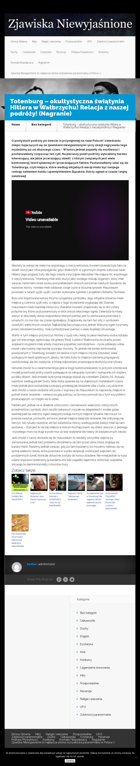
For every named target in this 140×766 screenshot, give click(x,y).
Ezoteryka (46, 52)
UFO (89, 41)
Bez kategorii (41, 124)
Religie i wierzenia (51, 41)
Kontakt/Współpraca (22, 62)
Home (16, 124)
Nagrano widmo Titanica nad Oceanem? (75, 496)
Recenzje (61, 52)
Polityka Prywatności (82, 52)
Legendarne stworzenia (95, 667)
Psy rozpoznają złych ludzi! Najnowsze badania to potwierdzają (19, 540)
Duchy (14, 52)
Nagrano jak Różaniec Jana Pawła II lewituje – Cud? (38, 498)
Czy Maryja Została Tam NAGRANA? (17, 496)
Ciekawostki (29, 52)
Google (59, 579)
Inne (82, 652)
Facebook (65, 579)
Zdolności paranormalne (110, 41)
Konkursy (103, 52)
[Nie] (135, 757)
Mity (34, 41)
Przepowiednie (74, 41)
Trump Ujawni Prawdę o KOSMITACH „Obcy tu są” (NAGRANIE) (55, 499)
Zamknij (70, 761)
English (84, 636)
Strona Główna (19, 41)
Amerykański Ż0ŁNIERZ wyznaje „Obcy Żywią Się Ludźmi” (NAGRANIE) (113, 501)
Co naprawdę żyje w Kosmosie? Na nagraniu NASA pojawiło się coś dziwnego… (95, 499)
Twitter (72, 579)
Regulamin (44, 62)
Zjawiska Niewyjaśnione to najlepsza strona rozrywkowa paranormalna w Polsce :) (55, 73)
